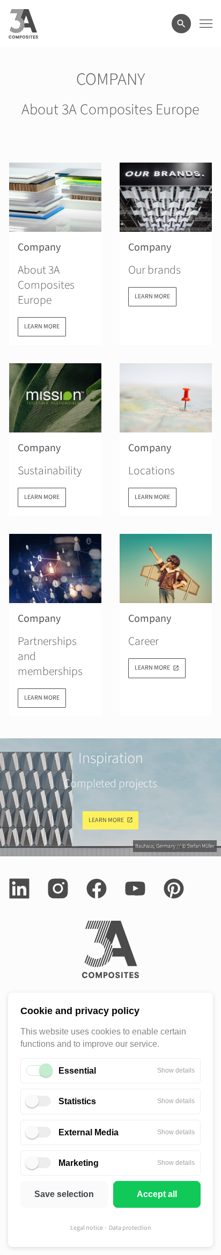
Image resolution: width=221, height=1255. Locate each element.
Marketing (78, 1163)
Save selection (64, 1194)
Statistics (77, 1101)
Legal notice (86, 1227)
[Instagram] (58, 888)
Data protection (130, 1227)
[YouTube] (135, 888)
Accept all (157, 1194)
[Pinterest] (174, 888)
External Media (88, 1132)
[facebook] (96, 888)
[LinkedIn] (19, 888)
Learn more (106, 820)
